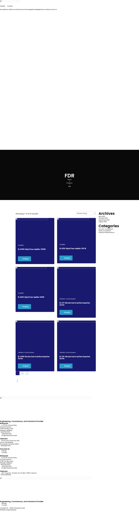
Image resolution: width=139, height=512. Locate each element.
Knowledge (36, 9)
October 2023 (103, 218)
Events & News (44, 9)
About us (7, 9)
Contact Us (53, 9)
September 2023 (104, 220)
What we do (14, 9)
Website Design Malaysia (8, 510)
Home (2, 9)
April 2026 (102, 216)
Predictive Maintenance (106, 232)
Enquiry (26, 259)
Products (21, 9)
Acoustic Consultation (106, 229)
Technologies (28, 9)
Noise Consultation (105, 231)
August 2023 (103, 222)
